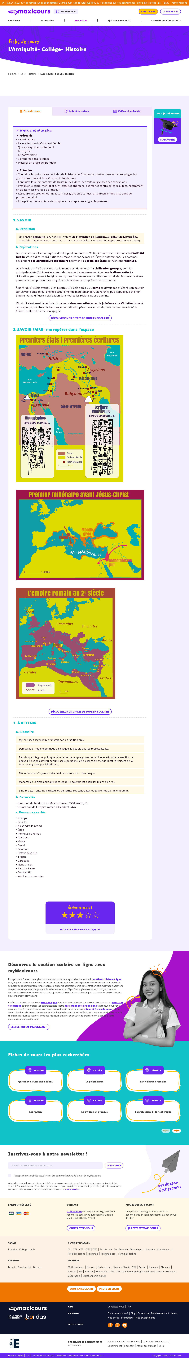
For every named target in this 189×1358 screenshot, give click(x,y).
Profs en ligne (49, 1002)
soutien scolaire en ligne (107, 979)
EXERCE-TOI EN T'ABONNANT (29, 1027)
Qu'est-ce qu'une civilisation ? (35, 1081)
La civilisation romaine (153, 1081)
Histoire (32, 73)
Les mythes (35, 1111)
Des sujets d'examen (168, 113)
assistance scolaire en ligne (81, 1005)
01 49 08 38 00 (74, 1211)
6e (21, 73)
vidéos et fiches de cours (97, 1009)
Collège (12, 73)
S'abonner (167, 139)
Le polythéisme (94, 1081)
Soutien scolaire (81, 1288)
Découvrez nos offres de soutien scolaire (80, 318)
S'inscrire (114, 1165)
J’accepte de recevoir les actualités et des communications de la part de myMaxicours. (57, 1175)
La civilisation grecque (94, 1111)
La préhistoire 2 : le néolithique (153, 1111)
